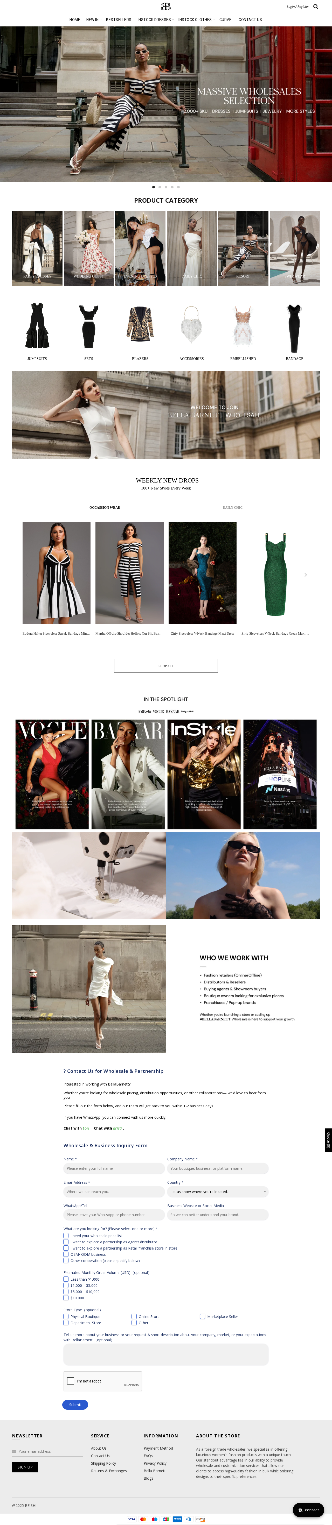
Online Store (149, 1316)
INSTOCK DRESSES (154, 20)
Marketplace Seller (222, 1316)
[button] (305, 575)
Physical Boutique (85, 1316)
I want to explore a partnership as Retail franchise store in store (124, 1248)
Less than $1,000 (85, 1279)
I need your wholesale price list (96, 1235)
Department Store (86, 1322)
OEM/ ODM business (88, 1254)
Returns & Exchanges (109, 1470)
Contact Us (100, 1455)
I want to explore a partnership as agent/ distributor (114, 1241)
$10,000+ (78, 1297)
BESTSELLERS (119, 20)
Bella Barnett (155, 1470)
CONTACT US (250, 20)
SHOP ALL (166, 666)
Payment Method (158, 1448)
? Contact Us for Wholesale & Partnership (113, 1070)
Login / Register (298, 6)
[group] (56, 582)
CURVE (225, 20)
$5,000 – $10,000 (85, 1291)
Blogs (148, 1478)
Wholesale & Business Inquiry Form (106, 1145)
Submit (75, 1404)
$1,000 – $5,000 (84, 1285)
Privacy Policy (155, 1463)
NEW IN (92, 20)
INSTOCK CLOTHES (195, 20)
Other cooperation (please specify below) (105, 1260)
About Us (99, 1448)
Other (143, 1322)
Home (75, 20)
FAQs (148, 1455)
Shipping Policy (103, 1463)
